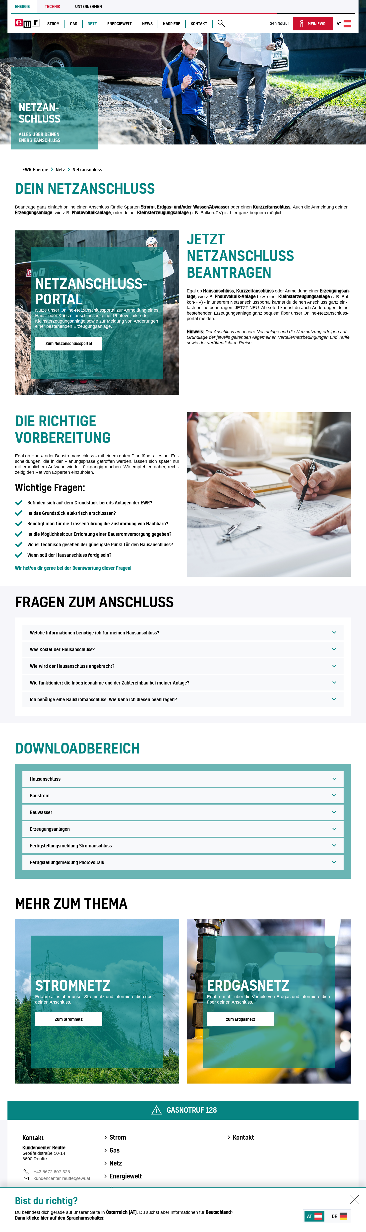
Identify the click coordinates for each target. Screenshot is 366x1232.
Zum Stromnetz (69, 1019)
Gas (73, 23)
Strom (53, 23)
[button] (222, 24)
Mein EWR (316, 23)
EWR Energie (35, 169)
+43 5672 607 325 (52, 1171)
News (147, 23)
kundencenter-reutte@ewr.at (62, 1178)
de (334, 1216)
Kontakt (199, 23)
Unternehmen (88, 6)
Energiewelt (119, 23)
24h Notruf (279, 23)
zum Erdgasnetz (240, 1019)
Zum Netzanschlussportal (69, 343)
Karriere (171, 23)
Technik (52, 6)
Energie (22, 6)
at (339, 23)
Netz (92, 23)
